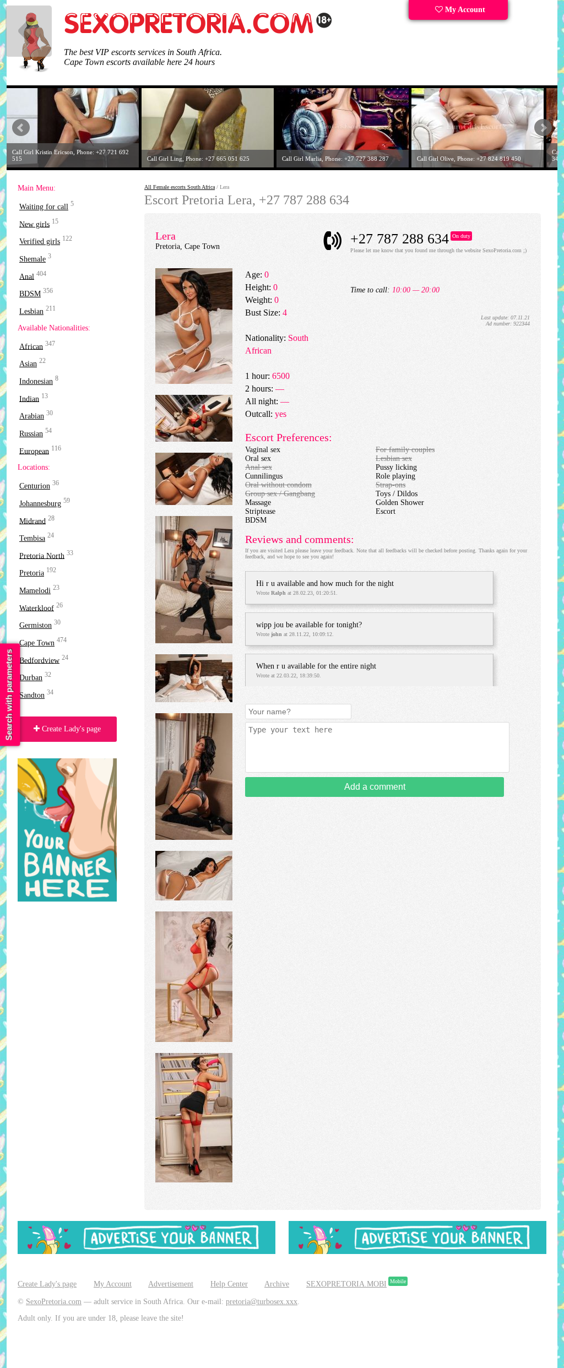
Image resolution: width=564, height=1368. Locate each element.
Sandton (32, 695)
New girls (34, 224)
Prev (21, 128)
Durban (30, 678)
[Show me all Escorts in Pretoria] (198, 32)
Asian (28, 364)
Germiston (35, 625)
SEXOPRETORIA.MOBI (346, 1284)
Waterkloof (36, 608)
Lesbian (31, 311)
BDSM (30, 294)
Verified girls (39, 241)
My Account (464, 10)
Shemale (32, 259)
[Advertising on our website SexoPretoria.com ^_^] (146, 1251)
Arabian (31, 416)
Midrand (32, 521)
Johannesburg (40, 504)
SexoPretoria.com (54, 1302)
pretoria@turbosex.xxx (261, 1302)
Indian (29, 398)
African (31, 346)
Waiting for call (43, 207)
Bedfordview (39, 660)
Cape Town (37, 643)
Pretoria (31, 573)
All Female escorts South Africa (179, 187)
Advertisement (170, 1284)
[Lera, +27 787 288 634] (193, 381)
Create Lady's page (70, 729)
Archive (276, 1284)
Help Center (229, 1284)
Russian (31, 434)
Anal (26, 276)
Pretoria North (41, 555)
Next (543, 128)
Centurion (34, 486)
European (34, 451)
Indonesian (36, 381)
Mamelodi (35, 591)
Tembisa (32, 538)
